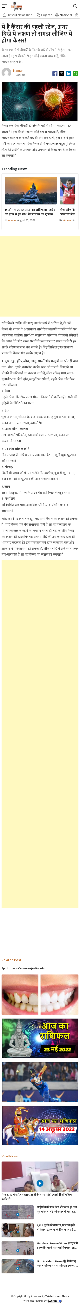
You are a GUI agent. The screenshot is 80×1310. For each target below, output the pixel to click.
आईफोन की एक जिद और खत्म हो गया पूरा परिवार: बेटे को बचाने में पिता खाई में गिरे (57, 1209)
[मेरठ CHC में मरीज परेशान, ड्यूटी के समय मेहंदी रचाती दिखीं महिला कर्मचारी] (40, 1183)
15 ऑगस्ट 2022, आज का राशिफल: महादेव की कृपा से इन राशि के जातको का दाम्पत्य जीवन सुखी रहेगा (30, 212)
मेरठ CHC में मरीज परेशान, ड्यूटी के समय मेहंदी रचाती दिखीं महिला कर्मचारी (37, 1197)
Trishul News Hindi (20, 15)
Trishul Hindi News (57, 1296)
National (66, 15)
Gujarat (46, 15)
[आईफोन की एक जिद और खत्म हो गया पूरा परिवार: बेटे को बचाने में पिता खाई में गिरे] (18, 1214)
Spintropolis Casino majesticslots (23, 968)
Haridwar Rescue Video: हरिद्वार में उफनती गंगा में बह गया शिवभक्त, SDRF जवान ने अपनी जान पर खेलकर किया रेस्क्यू (57, 1245)
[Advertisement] (40, 276)
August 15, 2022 (26, 220)
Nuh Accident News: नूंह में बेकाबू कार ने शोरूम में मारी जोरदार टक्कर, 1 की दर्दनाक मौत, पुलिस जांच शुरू (57, 1263)
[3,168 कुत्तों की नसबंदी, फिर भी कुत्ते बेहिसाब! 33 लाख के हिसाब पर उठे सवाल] (18, 1232)
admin (12, 220)
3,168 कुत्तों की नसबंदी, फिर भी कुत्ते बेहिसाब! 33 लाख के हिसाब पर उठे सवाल (56, 1227)
